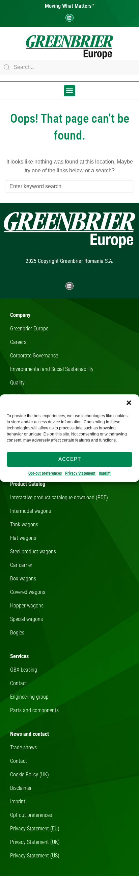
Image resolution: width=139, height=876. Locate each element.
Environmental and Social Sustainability (51, 369)
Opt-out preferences (45, 473)
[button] (129, 402)
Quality (17, 382)
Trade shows (23, 747)
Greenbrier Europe (29, 328)
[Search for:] (69, 186)
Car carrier (21, 565)
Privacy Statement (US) (34, 855)
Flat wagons (23, 538)
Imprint (105, 473)
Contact (18, 683)
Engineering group (29, 697)
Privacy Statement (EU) (34, 828)
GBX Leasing (23, 670)
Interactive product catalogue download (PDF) (59, 497)
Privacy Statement (80, 473)
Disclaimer (21, 788)
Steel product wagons (33, 551)
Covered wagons (27, 592)
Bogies (17, 632)
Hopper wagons (27, 605)
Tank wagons (24, 524)
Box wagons (23, 578)
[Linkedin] (69, 18)
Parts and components (34, 710)
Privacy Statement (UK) (35, 842)
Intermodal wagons (30, 511)
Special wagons (26, 619)
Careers (18, 342)
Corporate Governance (34, 355)
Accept (69, 459)
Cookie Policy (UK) (29, 774)
